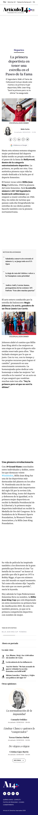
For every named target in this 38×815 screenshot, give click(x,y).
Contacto (17, 799)
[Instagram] (8, 793)
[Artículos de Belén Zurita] (8, 130)
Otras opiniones (9, 683)
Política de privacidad (10, 802)
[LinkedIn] (19, 140)
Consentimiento (8, 805)
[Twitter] (4, 793)
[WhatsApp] (23, 140)
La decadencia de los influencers (19, 662)
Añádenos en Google (20, 145)
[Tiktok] (17, 793)
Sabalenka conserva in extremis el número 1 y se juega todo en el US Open (19, 261)
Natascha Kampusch (24, 2)
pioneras (22, 632)
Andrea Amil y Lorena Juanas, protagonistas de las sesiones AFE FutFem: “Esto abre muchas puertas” (20, 288)
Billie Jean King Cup (10, 632)
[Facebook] (10, 140)
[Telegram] (27, 140)
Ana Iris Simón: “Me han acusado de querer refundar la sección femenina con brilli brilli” (20, 668)
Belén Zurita (25, 129)
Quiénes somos (8, 799)
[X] (15, 140)
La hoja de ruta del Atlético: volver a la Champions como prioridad (20, 274)
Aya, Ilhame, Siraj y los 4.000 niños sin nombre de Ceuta (20, 656)
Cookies (21, 802)
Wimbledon (7, 475)
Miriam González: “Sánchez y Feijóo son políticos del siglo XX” (20, 676)
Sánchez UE (12, 2)
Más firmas (17, 760)
